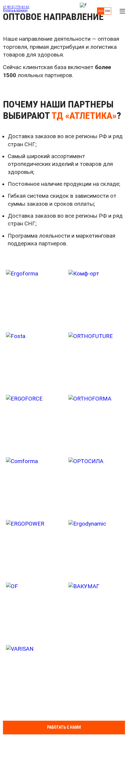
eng (107, 11)
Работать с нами (64, 727)
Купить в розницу (15, 10)
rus (101, 11)
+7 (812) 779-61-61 (16, 7)
